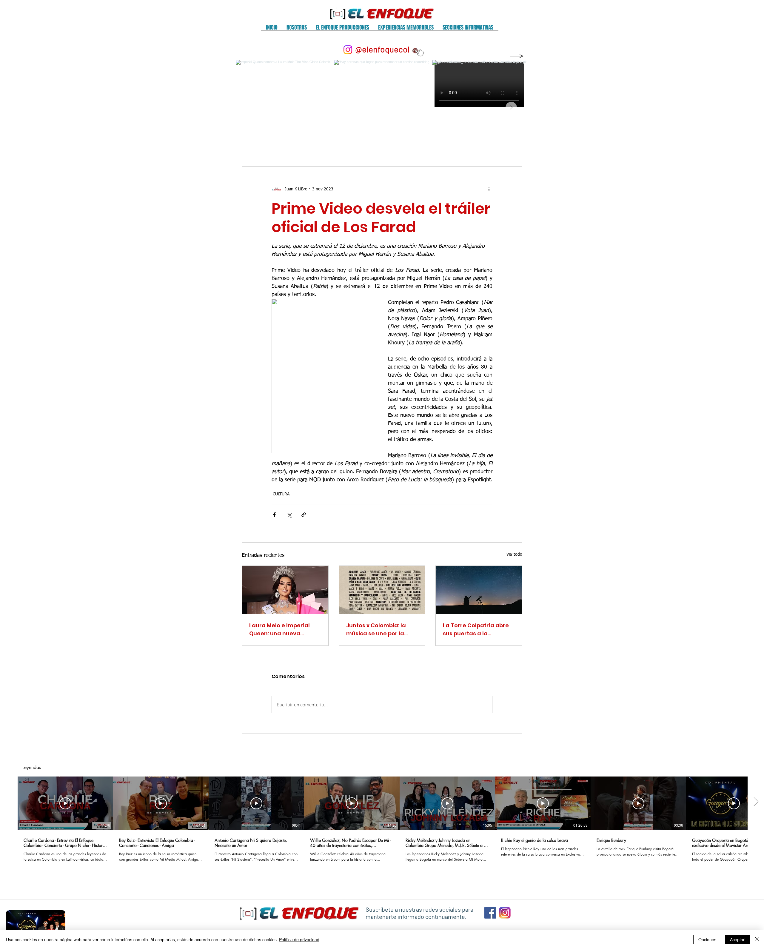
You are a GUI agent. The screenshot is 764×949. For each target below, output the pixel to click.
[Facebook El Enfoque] (490, 913)
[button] (296, 29)
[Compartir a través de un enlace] (303, 514)
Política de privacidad (299, 939)
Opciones (707, 939)
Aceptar (737, 939)
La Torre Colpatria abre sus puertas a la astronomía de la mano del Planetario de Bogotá (478, 629)
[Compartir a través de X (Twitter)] (289, 514)
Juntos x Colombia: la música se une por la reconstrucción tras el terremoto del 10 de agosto (377, 629)
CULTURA (281, 494)
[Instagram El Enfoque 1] (505, 913)
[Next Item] (511, 107)
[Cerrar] (756, 939)
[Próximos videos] (756, 802)
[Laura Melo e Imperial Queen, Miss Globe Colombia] (285, 590)
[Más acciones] (488, 189)
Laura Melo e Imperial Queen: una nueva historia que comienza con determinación (280, 629)
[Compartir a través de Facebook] (274, 514)
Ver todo (514, 554)
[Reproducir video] (65, 803)
